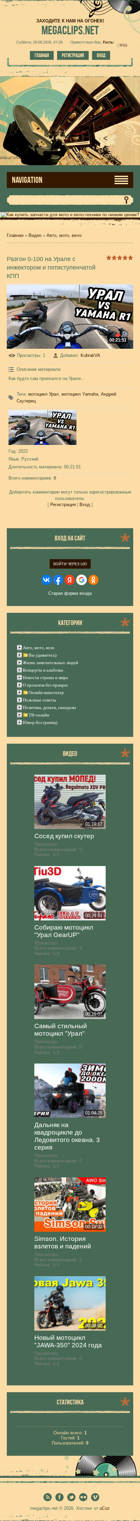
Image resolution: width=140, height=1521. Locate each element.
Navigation (27, 180)
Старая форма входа (70, 593)
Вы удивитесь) (42, 655)
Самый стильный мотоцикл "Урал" (60, 1029)
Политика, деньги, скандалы (49, 707)
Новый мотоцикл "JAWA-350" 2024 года (68, 1341)
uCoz (105, 1508)
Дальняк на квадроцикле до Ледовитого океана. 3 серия (67, 1136)
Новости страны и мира (45, 677)
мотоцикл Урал (43, 394)
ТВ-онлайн (39, 715)
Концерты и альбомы (43, 670)
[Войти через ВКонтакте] (46, 580)
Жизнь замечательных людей (50, 662)
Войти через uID (70, 564)
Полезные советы (39, 700)
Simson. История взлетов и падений (62, 1242)
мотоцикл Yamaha (80, 394)
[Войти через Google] (81, 579)
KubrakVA (90, 355)
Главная (42, 55)
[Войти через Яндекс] (70, 580)
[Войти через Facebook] (58, 580)
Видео (35, 235)
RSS (123, 45)
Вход (101, 55)
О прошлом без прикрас (45, 685)
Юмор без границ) (40, 722)
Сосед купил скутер (64, 836)
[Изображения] (42, 427)
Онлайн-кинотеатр (46, 692)
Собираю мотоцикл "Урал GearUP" (63, 931)
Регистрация (73, 55)
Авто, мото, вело (64, 235)
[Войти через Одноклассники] (93, 580)
